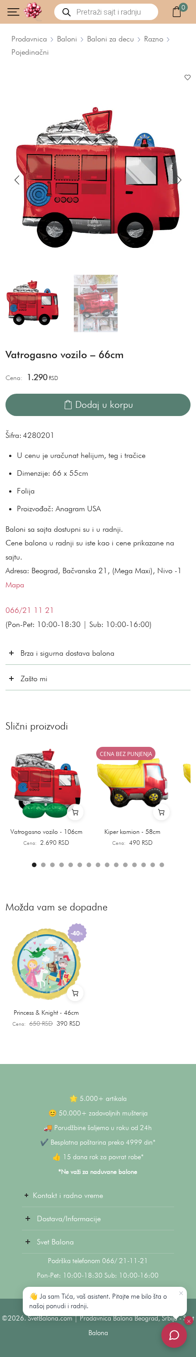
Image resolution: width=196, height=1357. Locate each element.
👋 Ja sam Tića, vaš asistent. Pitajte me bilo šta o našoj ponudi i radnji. (98, 1301)
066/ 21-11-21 (125, 1261)
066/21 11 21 (29, 610)
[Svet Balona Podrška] (174, 1335)
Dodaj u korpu (104, 404)
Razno (153, 38)
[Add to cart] (75, 812)
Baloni (67, 38)
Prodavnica (29, 38)
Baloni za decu (110, 38)
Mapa (14, 584)
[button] (16, 180)
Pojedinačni (30, 52)
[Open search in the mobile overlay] (106, 12)
